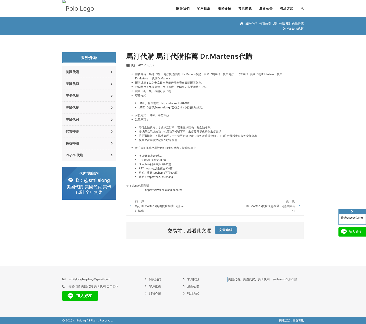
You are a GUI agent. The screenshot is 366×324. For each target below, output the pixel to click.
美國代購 (72, 72)
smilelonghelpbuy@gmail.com (89, 279)
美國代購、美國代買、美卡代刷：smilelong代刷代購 (262, 279)
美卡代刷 (72, 95)
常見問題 (245, 8)
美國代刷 (72, 107)
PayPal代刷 (74, 155)
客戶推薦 (204, 8)
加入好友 (83, 295)
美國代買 (72, 84)
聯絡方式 (287, 8)
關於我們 (183, 8)
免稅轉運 (72, 143)
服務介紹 (224, 8)
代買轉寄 (265, 23)
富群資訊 (298, 320)
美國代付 (72, 119)
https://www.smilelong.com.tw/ (163, 190)
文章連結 (226, 230)
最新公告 (266, 8)
